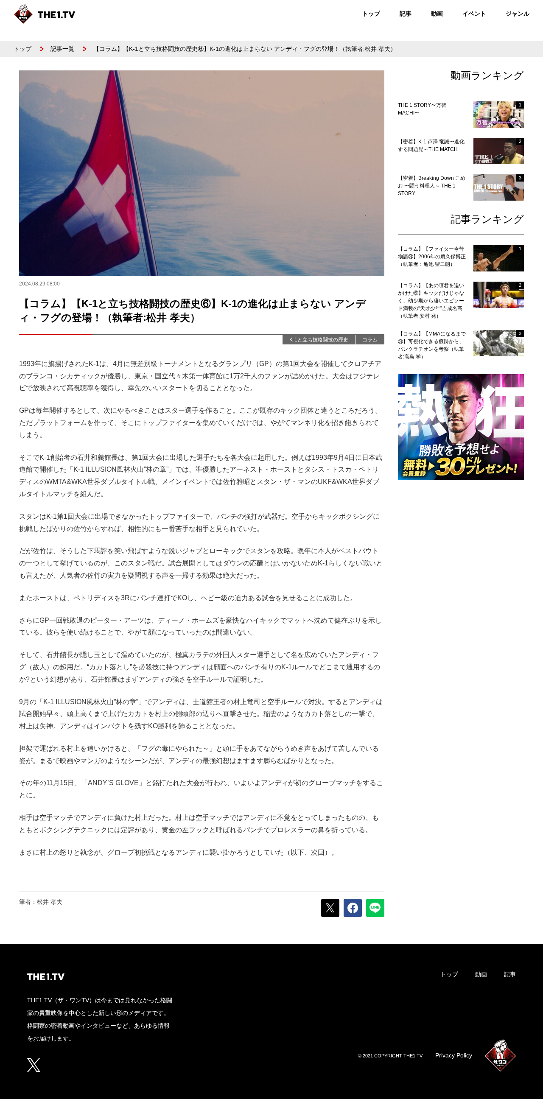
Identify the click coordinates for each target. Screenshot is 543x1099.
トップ (371, 13)
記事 (405, 13)
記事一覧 (62, 49)
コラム (370, 340)
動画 (437, 13)
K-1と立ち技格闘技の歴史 (318, 340)
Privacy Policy (453, 1055)
